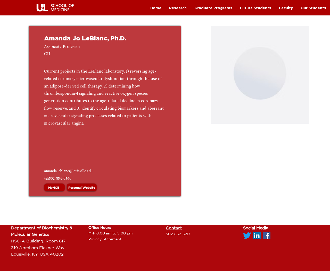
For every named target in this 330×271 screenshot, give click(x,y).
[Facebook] (266, 235)
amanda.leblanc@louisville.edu (68, 171)
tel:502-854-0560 (57, 178)
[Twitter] (247, 235)
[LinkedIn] (257, 235)
